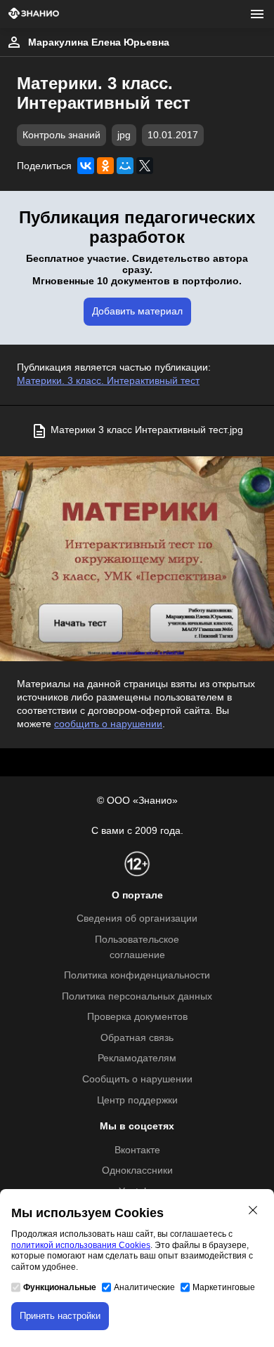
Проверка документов (137, 1016)
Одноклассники (137, 1170)
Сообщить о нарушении (137, 1079)
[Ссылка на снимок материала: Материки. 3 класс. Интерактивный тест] (137, 559)
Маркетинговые (224, 1287)
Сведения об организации (137, 918)
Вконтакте (137, 1150)
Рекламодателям (137, 1058)
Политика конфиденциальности (137, 975)
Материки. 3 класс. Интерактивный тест (108, 381)
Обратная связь (137, 1038)
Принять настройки (60, 1315)
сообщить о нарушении (108, 724)
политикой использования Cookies (80, 1245)
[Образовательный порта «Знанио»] (33, 14)
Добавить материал (137, 311)
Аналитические (144, 1287)
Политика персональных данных (137, 996)
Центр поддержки (137, 1100)
